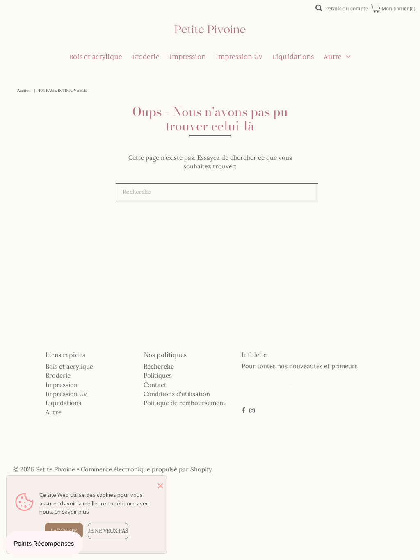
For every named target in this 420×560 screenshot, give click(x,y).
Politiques (158, 375)
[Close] (160, 486)
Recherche (159, 366)
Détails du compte (346, 8)
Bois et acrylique (95, 56)
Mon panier (398, 8)
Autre (333, 56)
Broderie (146, 56)
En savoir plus (72, 511)
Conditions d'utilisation (177, 394)
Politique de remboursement (185, 403)
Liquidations (293, 56)
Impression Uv (239, 56)
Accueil (24, 90)
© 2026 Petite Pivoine (44, 469)
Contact (155, 385)
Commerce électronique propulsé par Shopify (146, 469)
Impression (187, 56)
